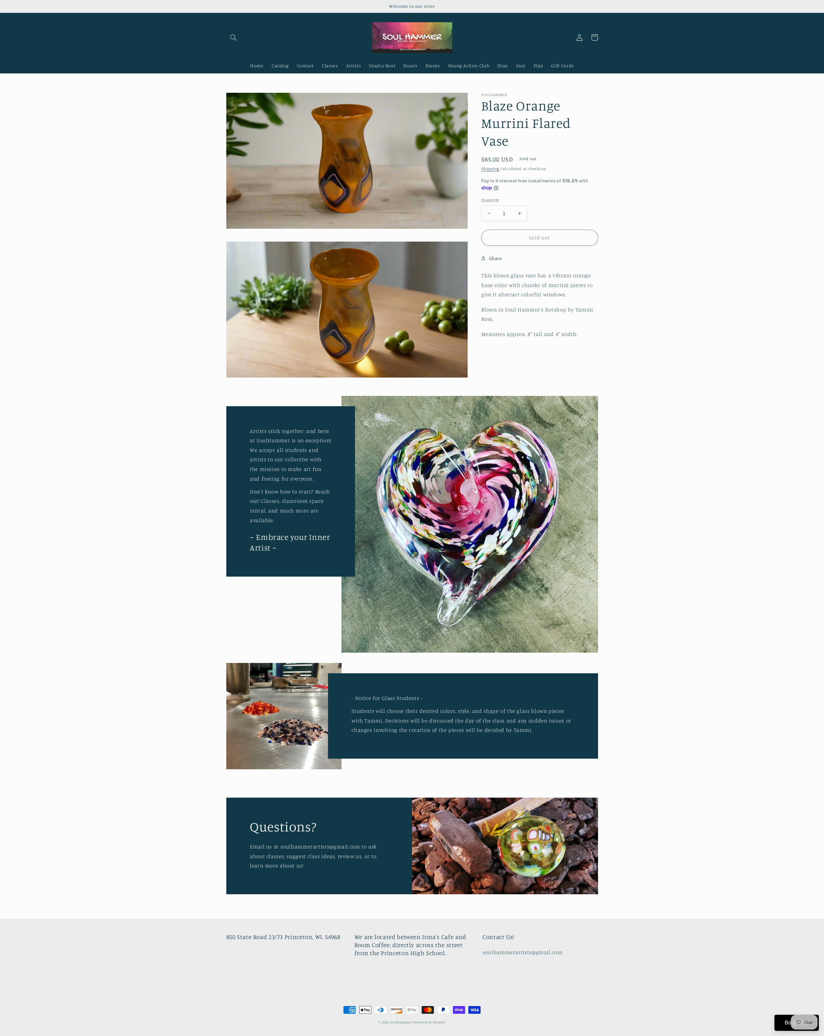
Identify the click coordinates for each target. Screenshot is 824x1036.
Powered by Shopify (429, 1022)
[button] (233, 37)
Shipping (490, 168)
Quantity (490, 200)
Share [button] (495, 258)
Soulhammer (400, 1022)
